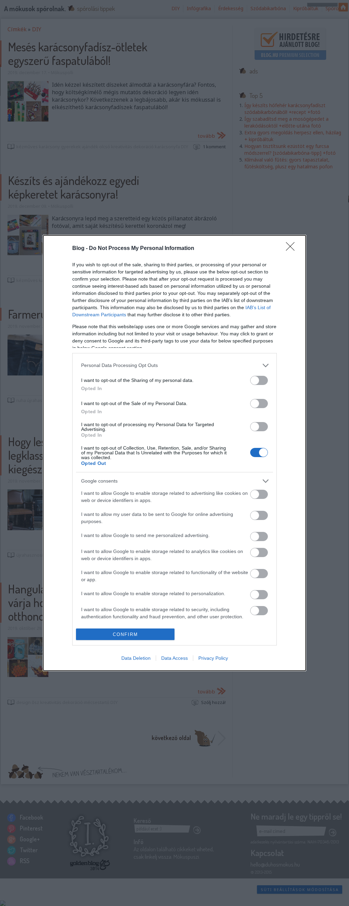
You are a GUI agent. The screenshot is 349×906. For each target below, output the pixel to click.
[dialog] (174, 453)
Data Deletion (136, 658)
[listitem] (174, 365)
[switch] (259, 380)
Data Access (174, 658)
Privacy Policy (213, 658)
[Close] (292, 248)
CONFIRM (125, 634)
